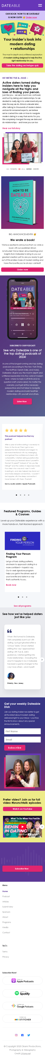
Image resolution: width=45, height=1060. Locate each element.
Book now (11, 585)
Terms (4, 951)
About (5, 917)
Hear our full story (11, 128)
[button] (40, 5)
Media (5, 927)
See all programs (22, 606)
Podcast (6, 896)
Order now (31, 17)
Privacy (5, 957)
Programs (6, 922)
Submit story (7, 907)
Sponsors (6, 912)
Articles (5, 901)
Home (5, 891)
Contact (6, 932)
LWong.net (25, 1053)
